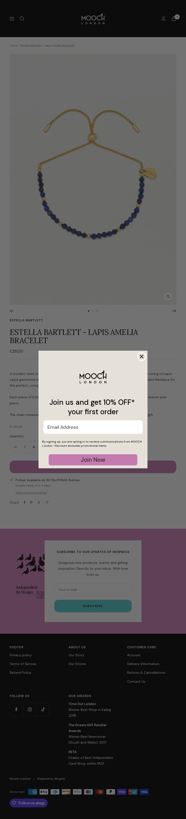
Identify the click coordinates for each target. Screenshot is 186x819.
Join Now (93, 459)
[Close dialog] (142, 356)
